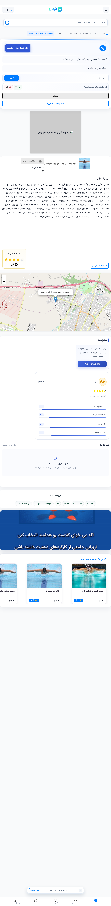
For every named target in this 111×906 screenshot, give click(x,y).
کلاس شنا (90, 503)
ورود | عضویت (34, 890)
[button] (55, 299)
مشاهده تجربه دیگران (99, 266)
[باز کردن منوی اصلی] (106, 10)
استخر (66, 503)
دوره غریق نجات (23, 503)
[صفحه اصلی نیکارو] (55, 10)
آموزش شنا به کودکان (43, 503)
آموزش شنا (77, 503)
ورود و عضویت (90, 364)
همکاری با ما (11, 78)
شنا (57, 503)
